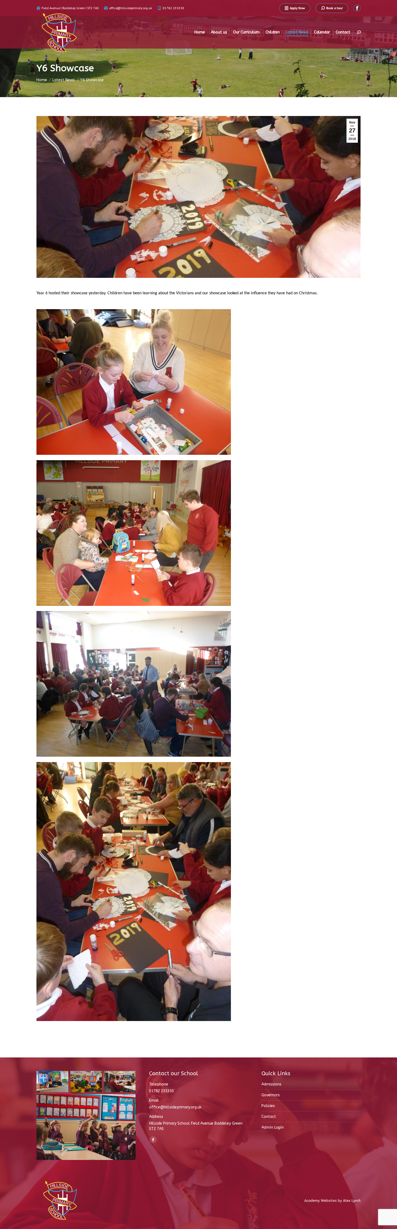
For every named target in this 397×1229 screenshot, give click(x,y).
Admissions (271, 1084)
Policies (268, 1106)
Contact (268, 1116)
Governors (270, 1095)
